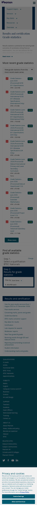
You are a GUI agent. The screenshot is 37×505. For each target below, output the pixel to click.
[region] (18, 486)
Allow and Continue (18, 502)
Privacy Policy (24, 492)
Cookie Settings (18, 496)
